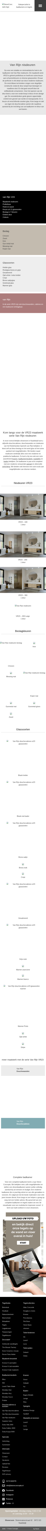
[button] (40, 6)
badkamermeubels (25, 459)
